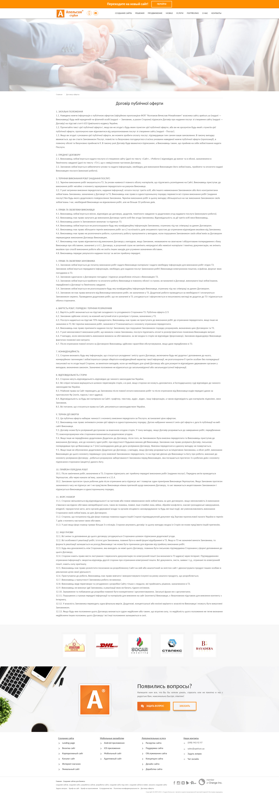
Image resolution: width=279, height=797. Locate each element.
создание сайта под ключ (119, 785)
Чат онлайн (193, 759)
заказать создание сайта (158, 785)
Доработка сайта (154, 769)
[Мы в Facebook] (175, 782)
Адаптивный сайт (112, 759)
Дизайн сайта (152, 764)
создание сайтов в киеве (138, 785)
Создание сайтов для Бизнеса (74, 781)
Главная (59, 94)
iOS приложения (112, 748)
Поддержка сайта (154, 748)
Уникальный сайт (70, 769)
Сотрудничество (105, 788)
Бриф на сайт (74, 788)
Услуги (179, 13)
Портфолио (193, 13)
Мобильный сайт (112, 753)
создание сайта (74, 785)
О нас (205, 13)
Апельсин (70, 13)
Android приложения (114, 743)
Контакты (216, 13)
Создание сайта (123, 13)
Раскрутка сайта (153, 743)
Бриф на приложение (89, 788)
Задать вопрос (195, 754)
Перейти (161, 4)
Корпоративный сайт (72, 753)
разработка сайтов (88, 785)
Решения (139, 13)
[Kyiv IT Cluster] (193, 782)
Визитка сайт (68, 748)
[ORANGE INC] (210, 782)
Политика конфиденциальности (126, 788)
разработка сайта (102, 785)
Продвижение (155, 13)
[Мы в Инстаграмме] (178, 783)
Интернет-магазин (71, 764)
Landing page (68, 743)
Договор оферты (147, 788)
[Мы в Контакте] (183, 782)
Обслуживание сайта (156, 753)
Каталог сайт (68, 759)
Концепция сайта (154, 759)
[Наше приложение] (188, 782)
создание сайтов (62, 785)
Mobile (169, 13)
